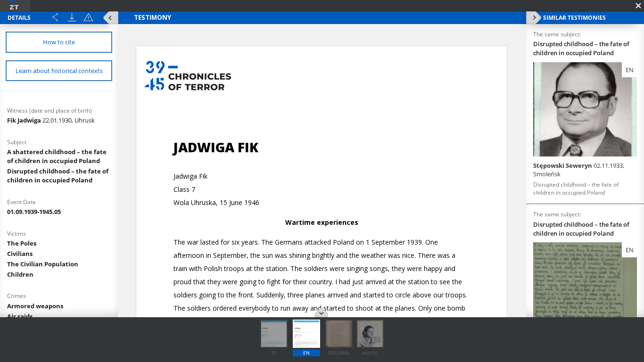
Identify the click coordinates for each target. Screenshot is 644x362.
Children (20, 274)
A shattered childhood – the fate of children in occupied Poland (57, 156)
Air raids (20, 316)
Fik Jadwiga (51, 120)
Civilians (20, 253)
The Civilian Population (42, 264)
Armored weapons (35, 306)
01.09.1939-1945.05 (34, 211)
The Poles (21, 243)
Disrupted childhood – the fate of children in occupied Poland (57, 175)
